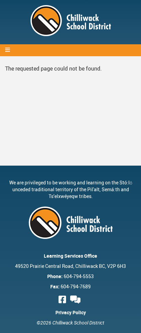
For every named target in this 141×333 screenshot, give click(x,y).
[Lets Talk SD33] (76, 299)
